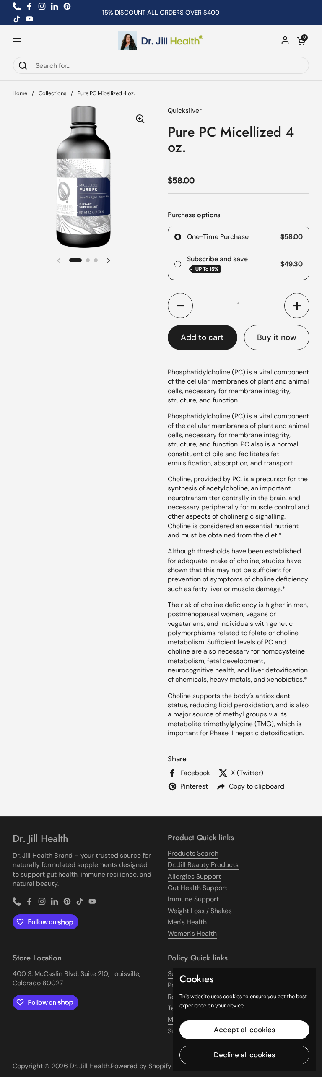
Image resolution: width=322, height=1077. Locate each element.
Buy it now (276, 337)
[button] (301, 41)
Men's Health (187, 922)
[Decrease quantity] (180, 305)
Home (20, 93)
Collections (52, 93)
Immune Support (193, 899)
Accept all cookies (244, 1029)
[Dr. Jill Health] (161, 40)
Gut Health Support (197, 887)
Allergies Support (194, 876)
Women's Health (192, 933)
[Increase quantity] (296, 305)
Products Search (193, 853)
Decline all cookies (244, 1054)
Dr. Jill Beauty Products (203, 864)
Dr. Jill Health (89, 1065)
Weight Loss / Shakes (200, 910)
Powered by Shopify (141, 1065)
